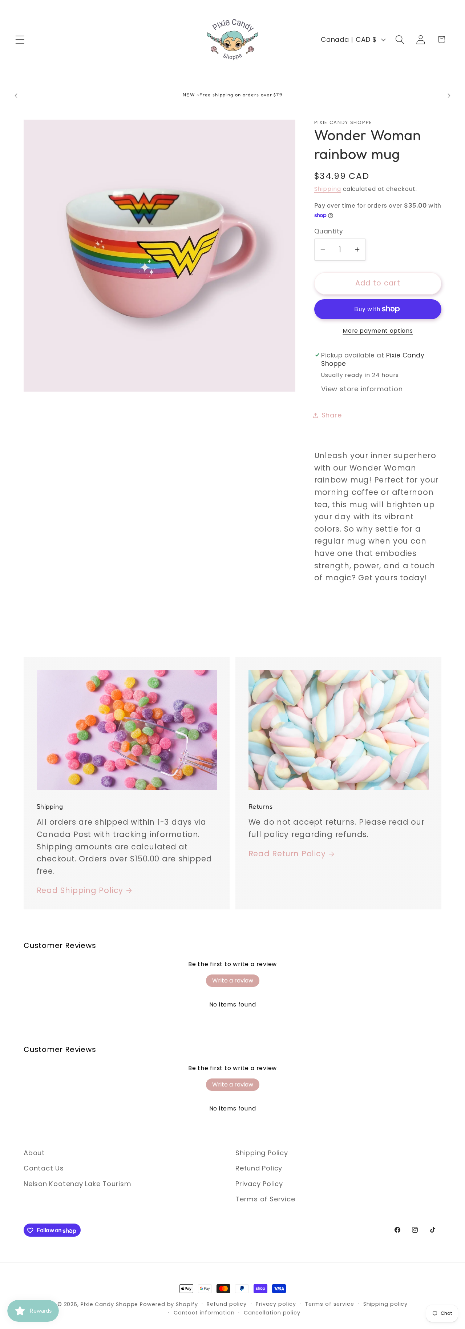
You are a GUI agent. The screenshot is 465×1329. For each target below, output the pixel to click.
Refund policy (227, 1304)
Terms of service (329, 1304)
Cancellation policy (272, 1312)
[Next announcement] (449, 96)
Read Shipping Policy (80, 890)
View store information (362, 388)
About (34, 1152)
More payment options (378, 330)
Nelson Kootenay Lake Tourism (78, 1183)
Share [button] (332, 415)
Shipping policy (385, 1304)
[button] (19, 39)
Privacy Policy (259, 1183)
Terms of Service (265, 1199)
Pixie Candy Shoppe (109, 1304)
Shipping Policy (261, 1152)
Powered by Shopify (169, 1304)
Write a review (232, 980)
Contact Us (44, 1168)
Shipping (327, 189)
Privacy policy (276, 1304)
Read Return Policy (287, 854)
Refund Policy (258, 1168)
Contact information (204, 1312)
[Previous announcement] (16, 96)
